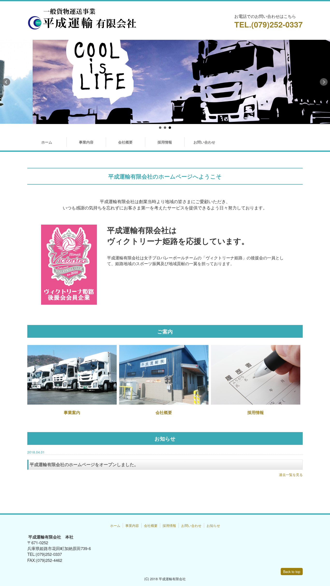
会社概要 (125, 142)
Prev (6, 82)
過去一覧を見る (291, 474)
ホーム (46, 142)
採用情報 (165, 142)
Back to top (291, 571)
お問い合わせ (204, 142)
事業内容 (86, 142)
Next (324, 82)
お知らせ (213, 525)
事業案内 (72, 412)
